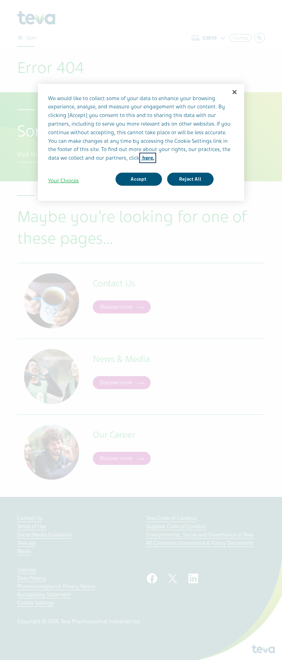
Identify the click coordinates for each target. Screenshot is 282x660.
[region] (141, 142)
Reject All (190, 179)
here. (147, 158)
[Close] (234, 91)
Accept (138, 179)
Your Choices (63, 180)
